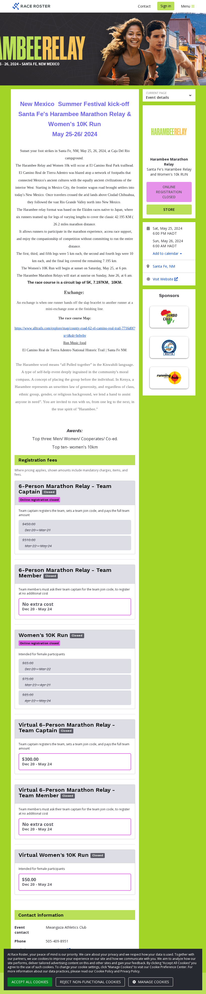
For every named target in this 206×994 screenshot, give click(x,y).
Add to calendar (166, 253)
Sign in (166, 6)
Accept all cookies (30, 981)
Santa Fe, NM (164, 266)
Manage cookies (153, 981)
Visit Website (163, 279)
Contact (144, 6)
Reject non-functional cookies (90, 981)
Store (169, 209)
